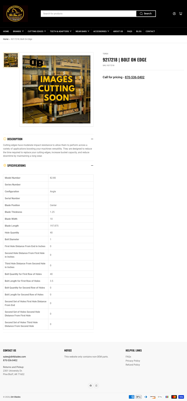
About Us (118, 31)
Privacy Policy (133, 360)
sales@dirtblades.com (14, 356)
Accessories (100, 31)
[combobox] (98, 13)
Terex (105, 54)
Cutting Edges (35, 31)
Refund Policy (133, 364)
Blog (139, 31)
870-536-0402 (134, 77)
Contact (150, 31)
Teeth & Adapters (59, 31)
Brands (17, 31)
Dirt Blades (15, 397)
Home (6, 31)
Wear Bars (81, 31)
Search (147, 13)
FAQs (129, 31)
